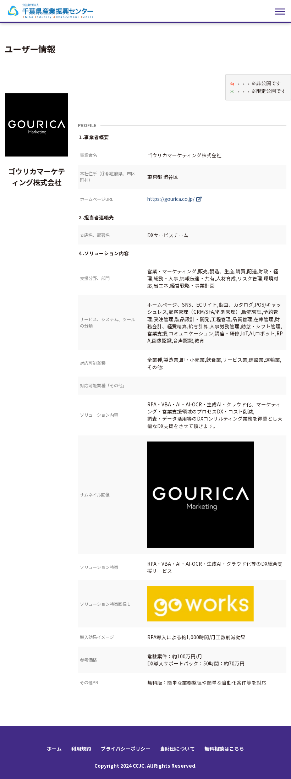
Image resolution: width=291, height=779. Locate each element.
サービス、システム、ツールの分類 (107, 322)
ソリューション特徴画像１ (105, 604)
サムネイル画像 (95, 495)
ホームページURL (96, 199)
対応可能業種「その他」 (103, 385)
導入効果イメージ (97, 637)
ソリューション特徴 (99, 567)
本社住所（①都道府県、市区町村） (107, 176)
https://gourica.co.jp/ (170, 198)
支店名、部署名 (95, 235)
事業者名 (88, 155)
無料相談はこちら (224, 748)
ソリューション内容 (99, 415)
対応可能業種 (92, 363)
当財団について (177, 748)
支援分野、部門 (95, 278)
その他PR (89, 682)
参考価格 (88, 660)
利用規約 (81, 748)
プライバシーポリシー (125, 748)
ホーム (54, 748)
